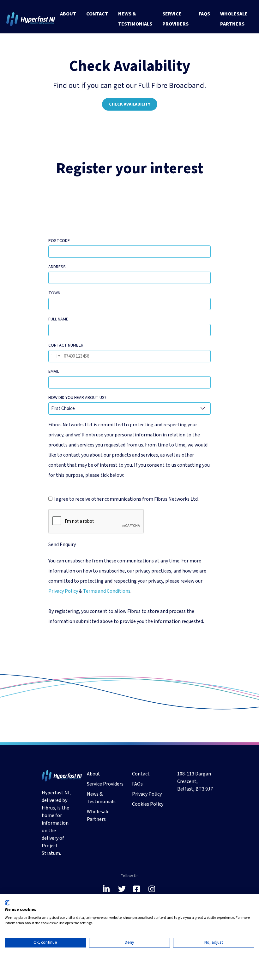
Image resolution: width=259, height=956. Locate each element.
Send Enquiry (62, 544)
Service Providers (175, 18)
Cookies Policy (147, 804)
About (68, 13)
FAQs (204, 13)
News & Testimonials (135, 18)
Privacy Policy (63, 591)
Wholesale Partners (234, 18)
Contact (97, 13)
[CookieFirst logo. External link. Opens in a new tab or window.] (7, 903)
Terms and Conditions (106, 591)
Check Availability (129, 104)
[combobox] (55, 356)
